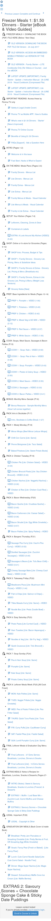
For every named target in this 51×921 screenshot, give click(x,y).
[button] (1, 2)
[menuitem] (1, 6)
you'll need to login (36, 909)
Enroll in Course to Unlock (25, 913)
